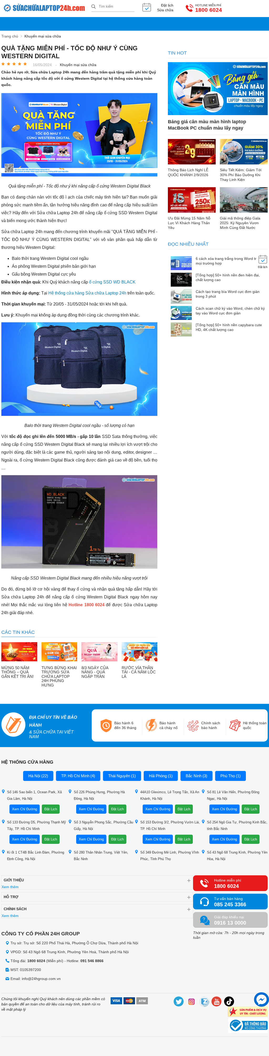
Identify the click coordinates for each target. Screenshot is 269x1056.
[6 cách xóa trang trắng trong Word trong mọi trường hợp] (181, 263)
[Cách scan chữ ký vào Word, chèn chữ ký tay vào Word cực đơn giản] (181, 313)
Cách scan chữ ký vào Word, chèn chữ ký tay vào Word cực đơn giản (230, 310)
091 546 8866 (92, 961)
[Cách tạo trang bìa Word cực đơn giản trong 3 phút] (181, 296)
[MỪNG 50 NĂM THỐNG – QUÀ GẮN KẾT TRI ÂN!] (19, 652)
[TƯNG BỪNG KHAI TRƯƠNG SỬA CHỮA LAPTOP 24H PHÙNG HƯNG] (59, 652)
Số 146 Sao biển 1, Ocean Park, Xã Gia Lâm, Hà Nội (34, 795)
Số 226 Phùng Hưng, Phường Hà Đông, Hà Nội (99, 795)
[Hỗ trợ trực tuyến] (261, 999)
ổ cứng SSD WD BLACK (112, 282)
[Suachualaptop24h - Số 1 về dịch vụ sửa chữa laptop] (46, 8)
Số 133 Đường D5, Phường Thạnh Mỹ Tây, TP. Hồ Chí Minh (36, 825)
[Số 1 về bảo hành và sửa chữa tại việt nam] (13, 725)
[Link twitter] (179, 1002)
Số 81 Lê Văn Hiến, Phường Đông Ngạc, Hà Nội (233, 795)
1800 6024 (208, 10)
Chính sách (15, 909)
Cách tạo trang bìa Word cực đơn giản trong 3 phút (228, 294)
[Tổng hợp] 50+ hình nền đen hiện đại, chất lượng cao (228, 277)
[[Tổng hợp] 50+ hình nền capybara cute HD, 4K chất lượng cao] (181, 330)
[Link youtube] (217, 1002)
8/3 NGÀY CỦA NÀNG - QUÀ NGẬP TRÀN (94, 672)
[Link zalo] (204, 1002)
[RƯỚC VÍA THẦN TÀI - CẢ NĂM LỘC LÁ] (140, 652)
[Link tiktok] (229, 1002)
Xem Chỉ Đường (24, 809)
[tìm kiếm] (93, 6)
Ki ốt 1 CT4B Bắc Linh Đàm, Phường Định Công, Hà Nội (35, 855)
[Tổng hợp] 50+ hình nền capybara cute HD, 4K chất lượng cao (229, 327)
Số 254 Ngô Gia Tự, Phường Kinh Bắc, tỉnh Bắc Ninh (237, 825)
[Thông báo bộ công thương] (248, 1026)
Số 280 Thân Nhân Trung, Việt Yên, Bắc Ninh (101, 855)
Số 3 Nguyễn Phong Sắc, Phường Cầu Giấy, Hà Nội (103, 825)
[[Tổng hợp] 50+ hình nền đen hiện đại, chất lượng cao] (181, 280)
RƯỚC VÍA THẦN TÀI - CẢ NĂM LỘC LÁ (139, 672)
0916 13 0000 (230, 922)
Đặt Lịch (50, 809)
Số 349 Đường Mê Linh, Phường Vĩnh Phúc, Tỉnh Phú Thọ (169, 855)
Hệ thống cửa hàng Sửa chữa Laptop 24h (87, 293)
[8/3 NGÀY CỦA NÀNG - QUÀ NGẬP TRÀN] (99, 652)
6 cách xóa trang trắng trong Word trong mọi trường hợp (229, 260)
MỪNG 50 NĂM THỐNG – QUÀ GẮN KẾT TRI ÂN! (17, 672)
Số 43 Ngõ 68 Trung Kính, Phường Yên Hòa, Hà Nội (237, 855)
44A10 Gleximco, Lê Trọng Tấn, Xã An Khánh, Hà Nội (169, 795)
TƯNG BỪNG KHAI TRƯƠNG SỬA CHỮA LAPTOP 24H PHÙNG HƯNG (59, 676)
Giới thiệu (14, 880)
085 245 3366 (230, 904)
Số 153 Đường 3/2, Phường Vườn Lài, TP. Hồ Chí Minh (170, 825)
